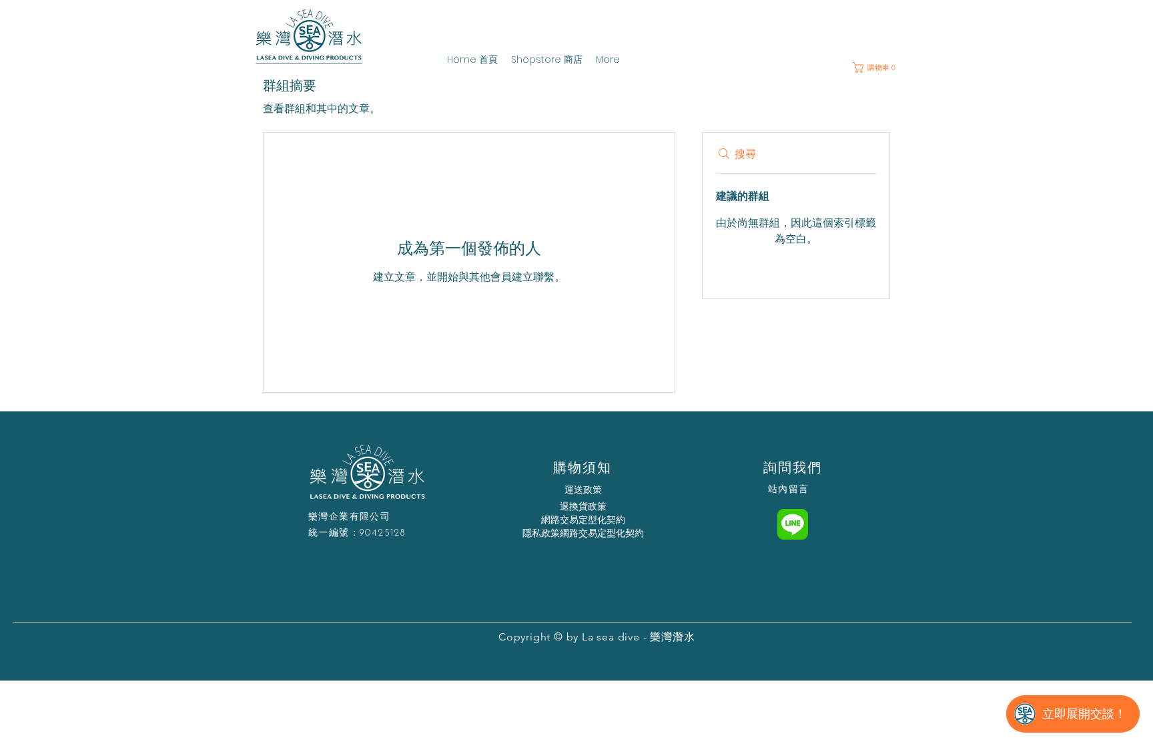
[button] (878, 67)
